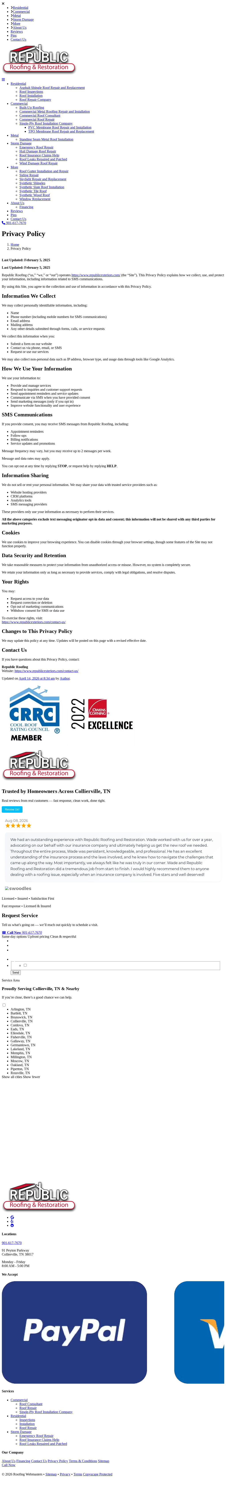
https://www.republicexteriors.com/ (96, 275)
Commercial (21, 11)
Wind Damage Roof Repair (38, 163)
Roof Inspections (31, 91)
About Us (19, 27)
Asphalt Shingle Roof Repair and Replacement (52, 88)
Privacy (65, 1474)
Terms (77, 1474)
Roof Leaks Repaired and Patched (43, 159)
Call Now (8, 1465)
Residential (20, 8)
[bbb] (12, 1225)
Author (65, 678)
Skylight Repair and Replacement (42, 179)
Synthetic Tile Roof (33, 191)
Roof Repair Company (35, 99)
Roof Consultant (30, 1404)
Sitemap (103, 1461)
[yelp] (12, 1221)
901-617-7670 (15, 223)
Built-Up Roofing (31, 107)
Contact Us (18, 39)
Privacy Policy (58, 1461)
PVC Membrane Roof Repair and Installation (59, 127)
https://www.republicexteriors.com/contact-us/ (34, 622)
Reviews (17, 31)
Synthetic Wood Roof (34, 195)
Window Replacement (34, 199)
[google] (12, 1217)
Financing (26, 207)
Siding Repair (29, 175)
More (16, 23)
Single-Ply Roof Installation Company (46, 123)
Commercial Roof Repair (37, 119)
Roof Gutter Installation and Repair (43, 171)
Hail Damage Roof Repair (37, 151)
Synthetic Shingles (32, 183)
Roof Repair (28, 1408)
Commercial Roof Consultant (39, 115)
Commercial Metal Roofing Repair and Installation (54, 111)
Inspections (27, 1420)
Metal (17, 15)
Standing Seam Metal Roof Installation (46, 139)
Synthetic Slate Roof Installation (41, 187)
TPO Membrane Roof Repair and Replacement (61, 131)
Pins (14, 35)
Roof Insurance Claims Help (39, 155)
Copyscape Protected (97, 1474)
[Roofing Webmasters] (26, 1470)
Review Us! (12, 809)
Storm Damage (23, 19)
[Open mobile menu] (3, 80)
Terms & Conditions (83, 1461)
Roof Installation (31, 95)
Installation (27, 1424)
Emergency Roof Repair (36, 147)
